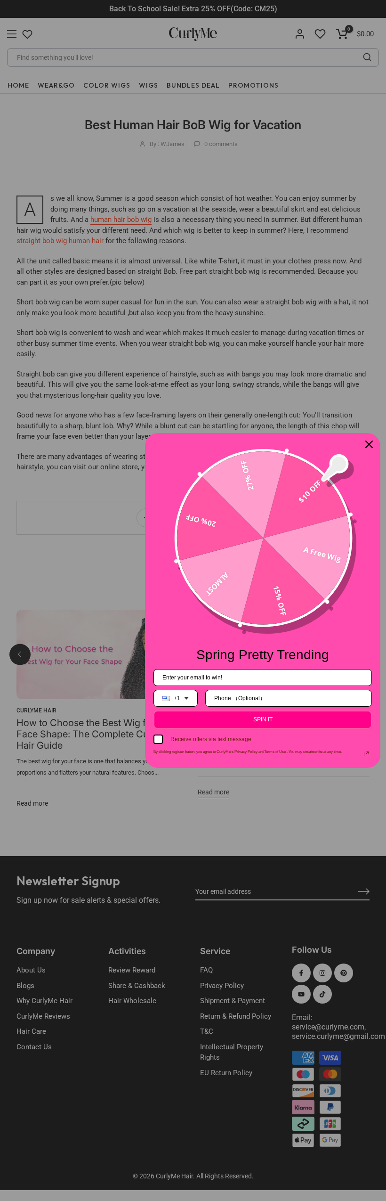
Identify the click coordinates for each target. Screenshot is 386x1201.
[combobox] (175, 698)
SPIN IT (263, 719)
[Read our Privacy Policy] (366, 754)
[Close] (369, 444)
